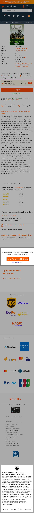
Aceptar (5, 509)
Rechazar (14, 509)
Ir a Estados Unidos (17, 259)
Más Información (25, 509)
